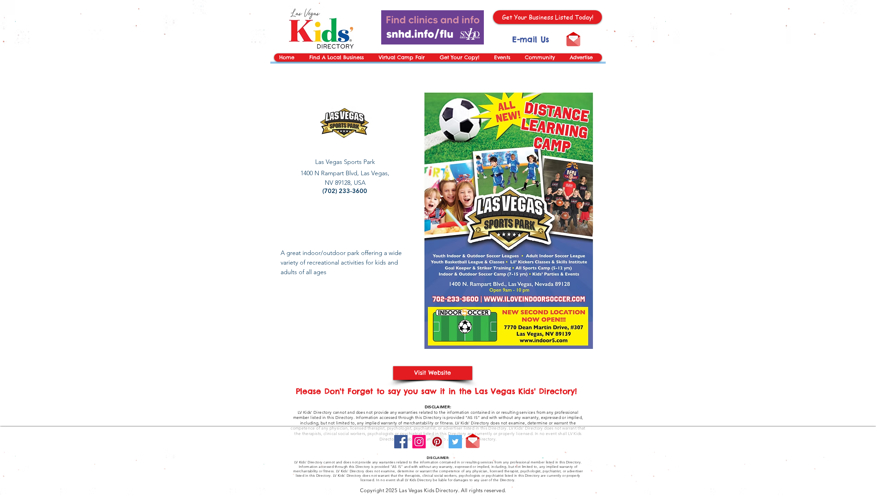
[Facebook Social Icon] (401, 441)
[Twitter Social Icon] (455, 441)
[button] (504, 57)
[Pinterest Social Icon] (437, 441)
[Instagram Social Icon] (419, 441)
